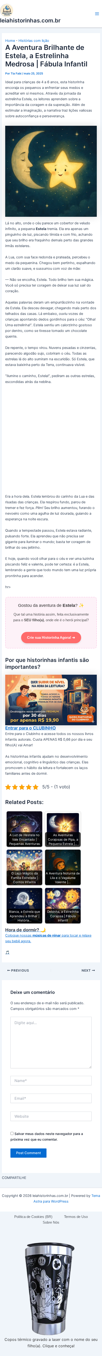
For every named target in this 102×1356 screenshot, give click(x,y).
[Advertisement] (51, 441)
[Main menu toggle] (97, 14)
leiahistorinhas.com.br (30, 20)
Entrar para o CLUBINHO (30, 727)
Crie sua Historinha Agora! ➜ (51, 637)
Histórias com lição (34, 41)
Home (10, 41)
